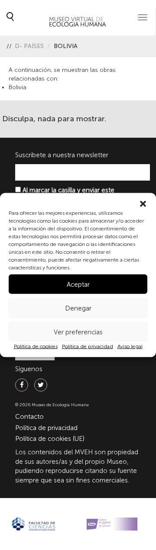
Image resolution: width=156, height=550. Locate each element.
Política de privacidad (87, 346)
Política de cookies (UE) (49, 439)
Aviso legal (130, 346)
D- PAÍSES (29, 46)
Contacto (29, 417)
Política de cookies (36, 346)
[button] (143, 204)
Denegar (78, 308)
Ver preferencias (78, 332)
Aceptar (78, 284)
